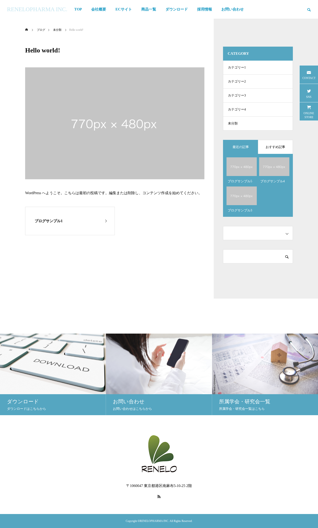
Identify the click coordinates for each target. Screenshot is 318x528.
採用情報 (204, 9)
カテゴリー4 (237, 109)
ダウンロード (177, 9)
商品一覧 (148, 9)
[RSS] (159, 496)
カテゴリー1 (237, 67)
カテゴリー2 (237, 81)
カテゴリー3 (237, 95)
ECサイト (123, 9)
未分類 (233, 123)
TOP (78, 9)
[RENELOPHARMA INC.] (159, 454)
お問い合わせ (232, 9)
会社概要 (98, 9)
